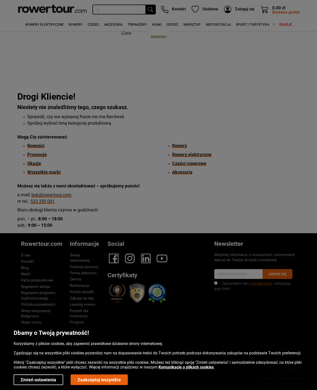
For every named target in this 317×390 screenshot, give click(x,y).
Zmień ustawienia (38, 379)
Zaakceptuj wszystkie (99, 379)
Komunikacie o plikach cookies (186, 367)
